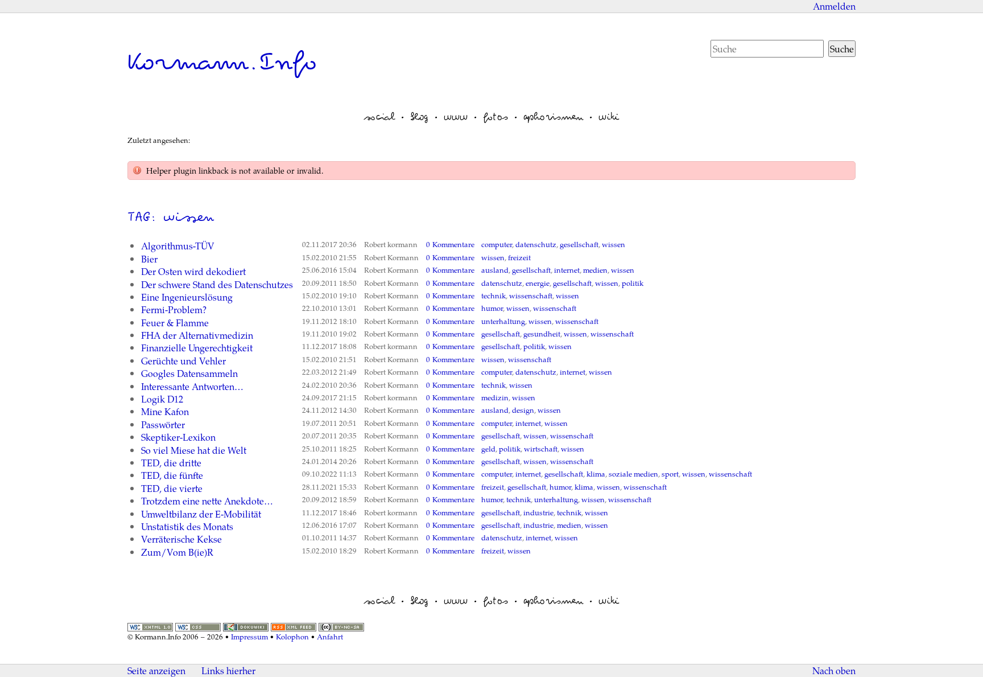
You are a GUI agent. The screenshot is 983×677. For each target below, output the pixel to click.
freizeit (519, 257)
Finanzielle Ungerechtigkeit (197, 347)
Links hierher (228, 670)
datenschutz (535, 244)
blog (419, 117)
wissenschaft (530, 295)
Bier (149, 258)
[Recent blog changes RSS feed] (293, 625)
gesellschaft (579, 244)
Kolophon (292, 636)
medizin (495, 397)
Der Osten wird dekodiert (193, 271)
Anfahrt (330, 636)
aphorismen (553, 117)
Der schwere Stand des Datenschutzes (217, 284)
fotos (495, 117)
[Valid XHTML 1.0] (150, 625)
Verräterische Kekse (181, 538)
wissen (613, 244)
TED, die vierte (172, 488)
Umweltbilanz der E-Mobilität (201, 513)
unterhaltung (503, 321)
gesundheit (541, 334)
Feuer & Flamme (175, 322)
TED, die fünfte (172, 475)
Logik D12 (162, 398)
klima (596, 474)
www (456, 117)
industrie (538, 512)
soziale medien (633, 474)
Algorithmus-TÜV (177, 245)
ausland (495, 270)
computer (496, 244)
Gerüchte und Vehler (183, 360)
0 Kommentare (450, 244)
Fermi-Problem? (173, 309)
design (523, 410)
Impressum (249, 636)
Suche (842, 48)
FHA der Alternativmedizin (197, 335)
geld (488, 449)
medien (595, 270)
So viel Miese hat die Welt (193, 450)
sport (670, 474)
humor (492, 308)
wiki (608, 117)
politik (632, 283)
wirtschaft (540, 449)
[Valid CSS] (198, 625)
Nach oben (834, 670)
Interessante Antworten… (192, 386)
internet (567, 270)
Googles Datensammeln (189, 373)
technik (493, 295)
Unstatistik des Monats (187, 526)
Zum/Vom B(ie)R (177, 552)
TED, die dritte (171, 462)
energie (538, 283)
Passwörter (163, 424)
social (379, 117)
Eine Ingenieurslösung (187, 296)
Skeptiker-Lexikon (178, 437)
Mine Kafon (165, 411)
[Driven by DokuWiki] (246, 625)
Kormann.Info (222, 62)
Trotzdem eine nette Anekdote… (207, 500)
